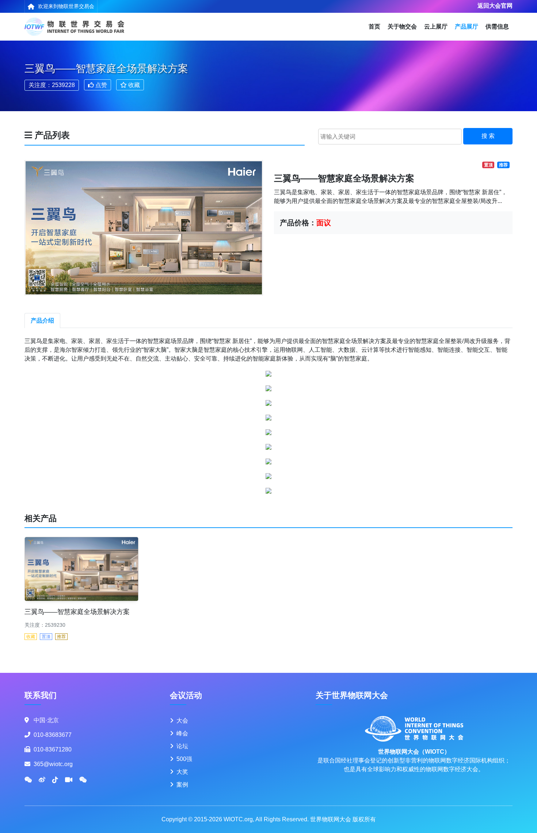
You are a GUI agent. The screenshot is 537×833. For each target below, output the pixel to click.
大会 (182, 720)
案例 (182, 784)
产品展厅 (466, 26)
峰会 (182, 733)
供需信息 (497, 26)
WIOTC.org (238, 819)
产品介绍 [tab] (42, 320)
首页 (374, 26)
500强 (184, 759)
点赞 (100, 85)
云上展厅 (436, 26)
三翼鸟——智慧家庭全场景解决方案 (77, 611)
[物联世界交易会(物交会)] (74, 27)
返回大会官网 (495, 6)
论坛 (182, 746)
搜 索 (488, 136)
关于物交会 (402, 26)
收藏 (133, 85)
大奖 (182, 772)
